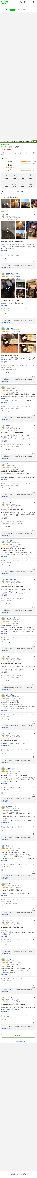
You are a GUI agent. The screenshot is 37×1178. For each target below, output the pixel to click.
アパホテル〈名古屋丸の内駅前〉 (10, 147)
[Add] (33, 145)
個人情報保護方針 (21, 1174)
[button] (5, 203)
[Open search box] (3, 192)
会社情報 (13, 1174)
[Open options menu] (35, 214)
